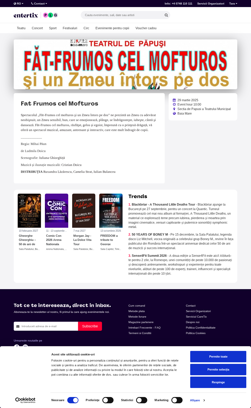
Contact (39, 3)
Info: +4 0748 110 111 (178, 3)
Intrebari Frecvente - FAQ (144, 327)
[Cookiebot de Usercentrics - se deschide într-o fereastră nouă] (25, 400)
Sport (52, 28)
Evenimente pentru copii (112, 28)
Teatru (21, 28)
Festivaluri (70, 28)
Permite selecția (218, 369)
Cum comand (136, 305)
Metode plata (136, 311)
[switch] (108, 400)
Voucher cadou (146, 28)
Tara (232, 3)
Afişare (195, 400)
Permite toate (218, 356)
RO (19, 3)
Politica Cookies (196, 333)
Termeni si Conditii (139, 333)
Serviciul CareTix (196, 316)
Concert (37, 28)
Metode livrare (137, 316)
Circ (86, 28)
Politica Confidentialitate (201, 327)
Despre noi (192, 322)
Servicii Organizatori (210, 3)
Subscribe (90, 326)
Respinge (218, 382)
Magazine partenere (141, 322)
